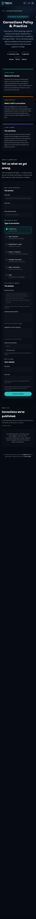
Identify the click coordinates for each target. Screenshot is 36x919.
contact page (27, 456)
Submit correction (18, 394)
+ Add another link (10, 350)
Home (3, 11)
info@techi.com (26, 454)
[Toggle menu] (32, 3)
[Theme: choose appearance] (25, 3)
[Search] (29, 3)
